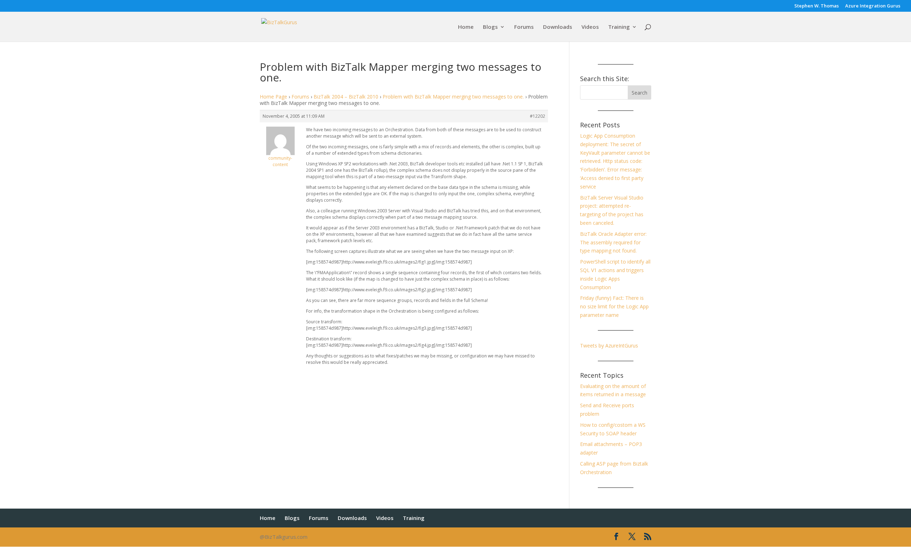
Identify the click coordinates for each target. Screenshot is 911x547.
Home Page (273, 96)
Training (619, 27)
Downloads (557, 27)
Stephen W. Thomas (816, 6)
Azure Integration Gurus (872, 6)
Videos (590, 27)
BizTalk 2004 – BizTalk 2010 (346, 96)
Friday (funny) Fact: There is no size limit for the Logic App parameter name (614, 306)
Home (466, 27)
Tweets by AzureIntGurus (609, 345)
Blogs (490, 27)
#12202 (537, 116)
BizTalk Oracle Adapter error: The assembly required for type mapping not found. (613, 242)
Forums (524, 27)
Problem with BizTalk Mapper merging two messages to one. (453, 96)
